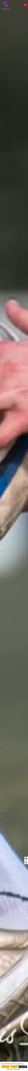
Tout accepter (5, 1066)
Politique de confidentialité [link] (13, 1069)
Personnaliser (22, 1066)
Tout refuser (14, 1066)
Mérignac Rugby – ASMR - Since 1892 (5, 5)
